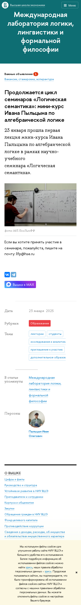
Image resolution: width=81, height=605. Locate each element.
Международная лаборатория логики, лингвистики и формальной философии (40, 31)
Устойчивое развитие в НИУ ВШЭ (26, 491)
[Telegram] (13, 274)
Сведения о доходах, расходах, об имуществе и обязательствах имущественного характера (34, 534)
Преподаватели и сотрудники (23, 497)
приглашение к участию (47, 349)
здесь (29, 567)
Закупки (9, 508)
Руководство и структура (20, 485)
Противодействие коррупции (24, 526)
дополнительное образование (50, 357)
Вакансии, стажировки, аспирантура (29, 79)
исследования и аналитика (49, 342)
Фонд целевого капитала (20, 520)
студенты (55, 334)
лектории (37, 334)
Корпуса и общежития (19, 503)
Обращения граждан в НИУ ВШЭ (26, 514)
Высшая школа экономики (27, 5)
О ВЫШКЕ (12, 473)
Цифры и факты (14, 479)
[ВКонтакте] (7, 274)
